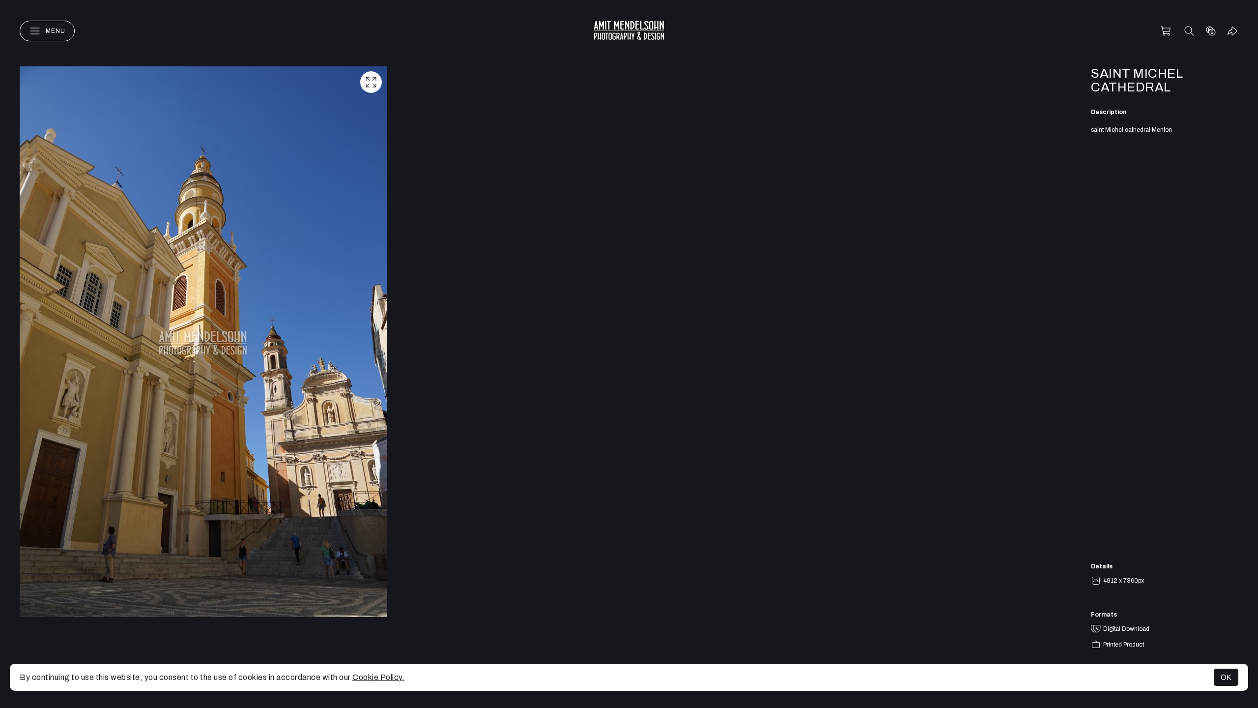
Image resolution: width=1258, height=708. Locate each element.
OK (1226, 677)
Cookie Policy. (378, 677)
